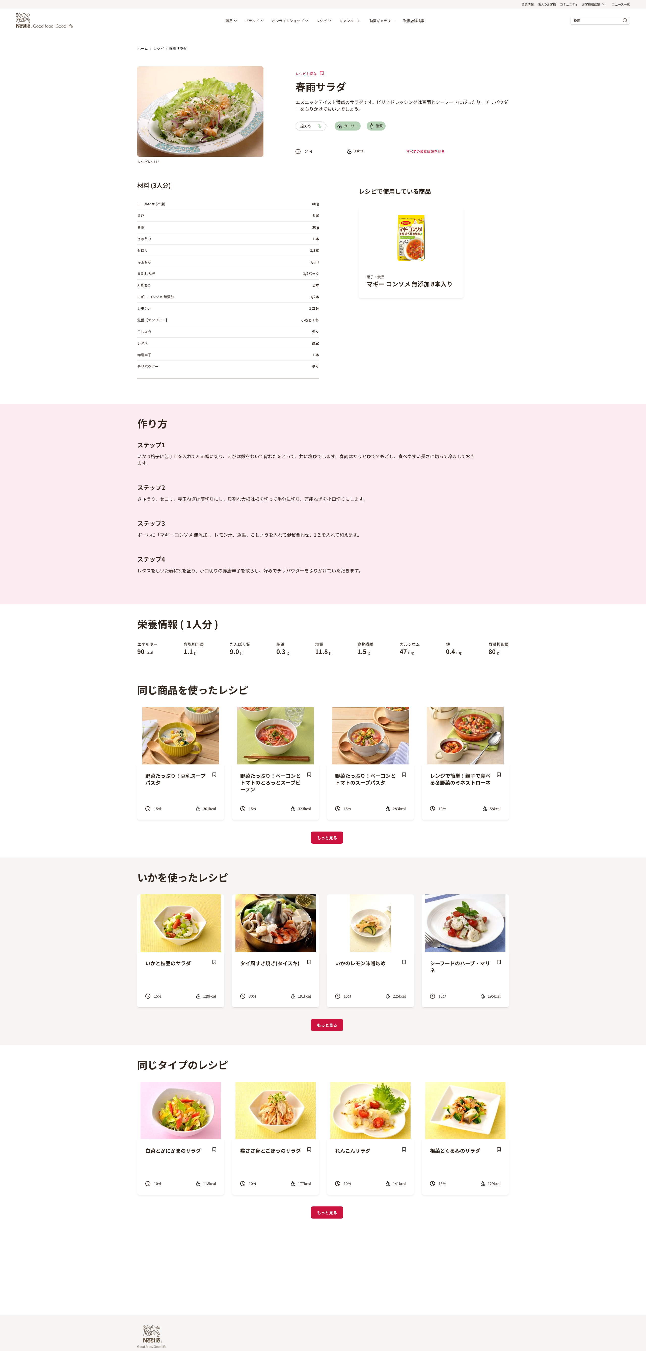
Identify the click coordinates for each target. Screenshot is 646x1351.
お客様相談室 (591, 4)
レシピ (321, 20)
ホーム (142, 48)
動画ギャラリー (381, 20)
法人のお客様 (547, 4)
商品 (228, 20)
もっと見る (327, 838)
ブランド (252, 20)
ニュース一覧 (621, 4)
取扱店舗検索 (413, 20)
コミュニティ (569, 4)
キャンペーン (349, 20)
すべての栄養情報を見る (425, 151)
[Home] (45, 20)
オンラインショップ (288, 20)
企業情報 (528, 4)
